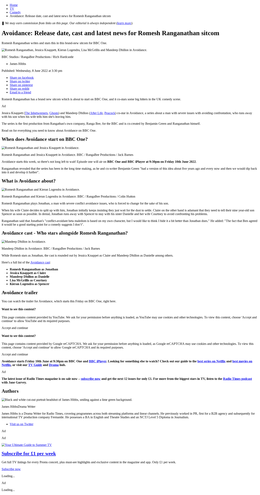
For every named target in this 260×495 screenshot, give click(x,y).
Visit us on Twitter (21, 424)
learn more (124, 23)
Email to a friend (20, 92)
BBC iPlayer (97, 361)
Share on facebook (22, 77)
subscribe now (91, 378)
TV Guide (35, 365)
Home (14, 5)
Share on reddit (19, 88)
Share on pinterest (21, 85)
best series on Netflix (211, 361)
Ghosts (53, 113)
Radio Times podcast (237, 378)
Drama (54, 365)
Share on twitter (20, 81)
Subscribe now (11, 469)
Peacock (109, 113)
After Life (96, 113)
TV (12, 8)
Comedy (15, 12)
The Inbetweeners (36, 113)
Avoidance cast (40, 262)
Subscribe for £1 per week (29, 453)
